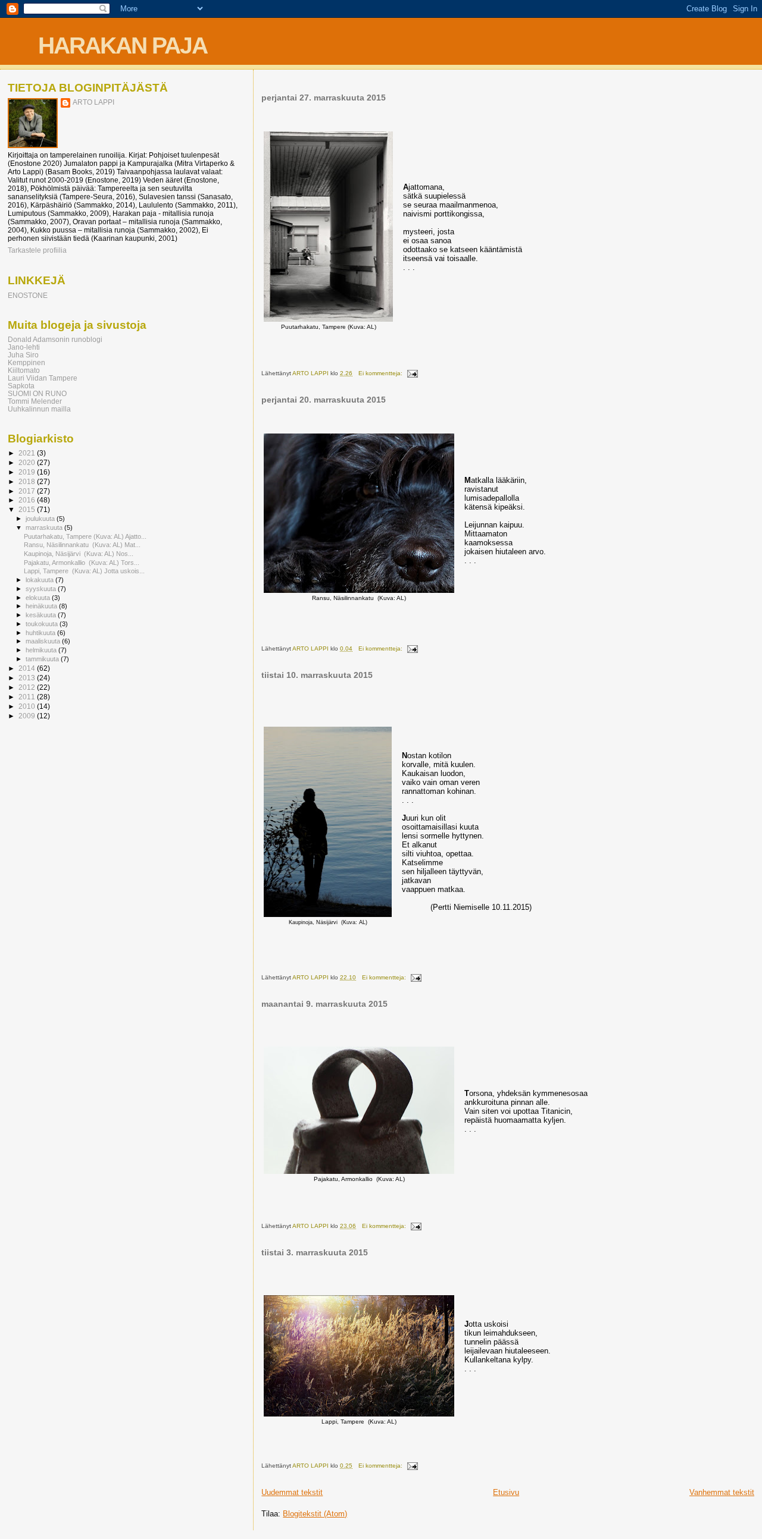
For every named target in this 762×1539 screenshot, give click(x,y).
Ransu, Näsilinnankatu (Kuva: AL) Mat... (82, 544)
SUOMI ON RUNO (37, 393)
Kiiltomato (24, 370)
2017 (27, 491)
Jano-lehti (24, 347)
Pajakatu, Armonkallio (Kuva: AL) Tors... (81, 562)
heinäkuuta (42, 606)
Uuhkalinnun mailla (39, 409)
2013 (27, 677)
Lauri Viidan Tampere (42, 378)
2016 (27, 500)
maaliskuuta (44, 641)
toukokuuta (43, 623)
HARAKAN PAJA (122, 45)
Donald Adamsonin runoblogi (55, 339)
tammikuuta (43, 658)
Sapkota (21, 386)
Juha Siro (23, 355)
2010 (27, 706)
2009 (27, 716)
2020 (27, 462)
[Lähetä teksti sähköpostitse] (412, 373)
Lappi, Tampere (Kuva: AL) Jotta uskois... (84, 570)
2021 (27, 453)
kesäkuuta (42, 614)
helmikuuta (42, 650)
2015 (27, 509)
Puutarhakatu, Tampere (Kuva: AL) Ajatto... (85, 536)
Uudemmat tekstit (292, 1492)
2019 (27, 472)
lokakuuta (40, 579)
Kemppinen (26, 362)
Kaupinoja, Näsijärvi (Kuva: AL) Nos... (78, 553)
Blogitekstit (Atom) (315, 1513)
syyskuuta (42, 588)
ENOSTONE (28, 295)
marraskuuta (45, 527)
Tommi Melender (35, 401)
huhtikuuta (41, 632)
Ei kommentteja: (381, 373)
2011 (27, 697)
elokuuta (39, 597)
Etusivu (506, 1492)
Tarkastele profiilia (37, 250)
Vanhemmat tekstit (721, 1492)
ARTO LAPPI (93, 102)
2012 (27, 687)
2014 (27, 668)
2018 (27, 481)
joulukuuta (41, 518)
